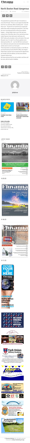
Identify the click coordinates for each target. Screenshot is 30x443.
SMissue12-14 (4, 75)
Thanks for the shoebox (23, 73)
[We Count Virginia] (12, 320)
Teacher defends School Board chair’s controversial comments (22, 116)
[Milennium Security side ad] (12, 408)
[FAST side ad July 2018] (12, 373)
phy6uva (15, 92)
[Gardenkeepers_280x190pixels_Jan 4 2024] (12, 425)
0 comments (26, 11)
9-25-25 (3, 178)
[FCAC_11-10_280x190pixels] (12, 337)
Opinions (14, 11)
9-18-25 (3, 219)
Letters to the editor (5, 121)
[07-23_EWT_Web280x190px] (12, 390)
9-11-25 (3, 260)
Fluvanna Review (10, 438)
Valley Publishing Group (18, 439)
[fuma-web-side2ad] (12, 355)
